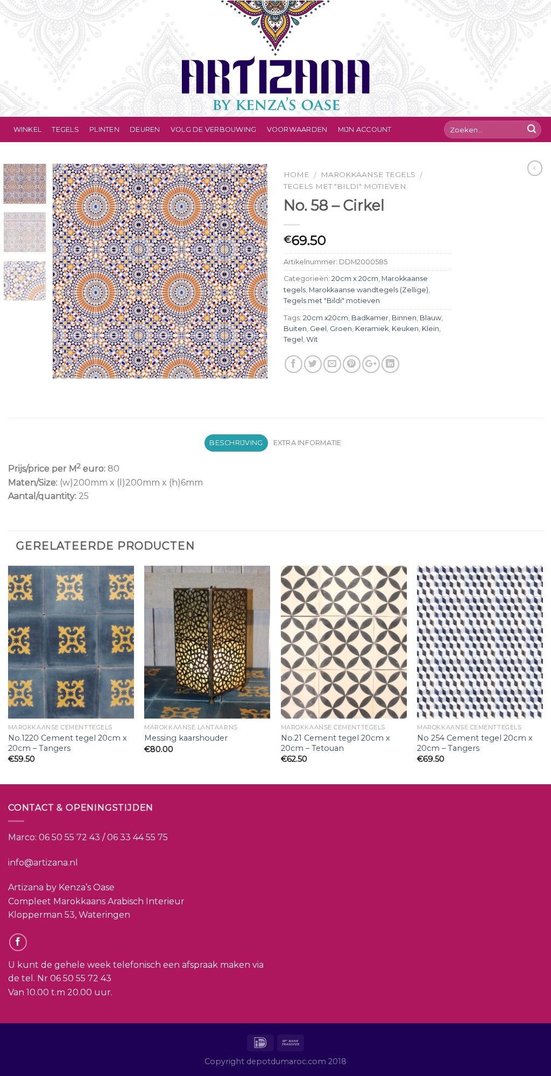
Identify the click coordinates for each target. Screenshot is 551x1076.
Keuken (405, 329)
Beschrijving (236, 443)
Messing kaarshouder (186, 738)
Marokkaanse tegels (368, 174)
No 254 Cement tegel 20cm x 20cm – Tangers (475, 743)
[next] (249, 270)
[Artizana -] (275, 58)
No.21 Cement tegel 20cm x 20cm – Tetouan (335, 743)
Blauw (430, 318)
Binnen (404, 318)
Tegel (293, 339)
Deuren (145, 129)
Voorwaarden (297, 129)
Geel (318, 329)
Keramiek (371, 329)
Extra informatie (307, 443)
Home (296, 174)
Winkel (27, 129)
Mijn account (365, 129)
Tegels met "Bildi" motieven (345, 186)
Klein (430, 329)
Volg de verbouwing (214, 129)
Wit (312, 339)
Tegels (65, 129)
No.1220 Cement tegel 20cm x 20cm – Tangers (67, 743)
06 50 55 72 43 (80, 978)
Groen (341, 329)
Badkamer (369, 318)
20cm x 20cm (354, 279)
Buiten (295, 329)
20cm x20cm (325, 318)
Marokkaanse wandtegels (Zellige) (368, 290)
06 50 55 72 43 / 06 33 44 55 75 (103, 837)
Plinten (104, 129)
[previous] (71, 270)
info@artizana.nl (43, 862)
